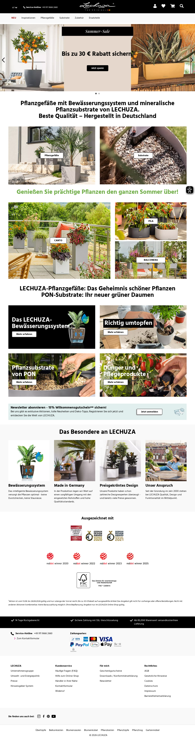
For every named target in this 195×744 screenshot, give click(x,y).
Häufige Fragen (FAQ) (66, 671)
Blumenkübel (91, 730)
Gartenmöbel (153, 730)
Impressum (150, 691)
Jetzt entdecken (97, 68)
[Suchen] (181, 7)
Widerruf (59, 691)
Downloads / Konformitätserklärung (119, 676)
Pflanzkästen (107, 730)
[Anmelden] (155, 7)
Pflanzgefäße (47, 18)
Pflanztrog (137, 730)
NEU (13, 18)
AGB (146, 671)
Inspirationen (28, 18)
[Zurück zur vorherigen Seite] (3, 61)
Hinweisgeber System (22, 686)
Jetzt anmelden (149, 412)
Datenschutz (151, 686)
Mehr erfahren (24, 334)
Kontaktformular (64, 686)
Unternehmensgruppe (22, 671)
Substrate (64, 18)
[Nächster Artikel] (191, 61)
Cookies (148, 681)
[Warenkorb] (172, 7)
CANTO (58, 241)
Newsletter (105, 681)
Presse (14, 681)
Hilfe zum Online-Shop (67, 676)
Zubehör (79, 18)
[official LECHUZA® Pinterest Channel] (48, 716)
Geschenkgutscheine (111, 671)
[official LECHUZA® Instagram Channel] (39, 716)
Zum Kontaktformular (28, 638)
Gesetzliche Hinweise (155, 676)
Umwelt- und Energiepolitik (25, 676)
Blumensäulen (73, 730)
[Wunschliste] (163, 6)
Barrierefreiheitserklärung (157, 696)
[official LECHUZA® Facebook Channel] (43, 716)
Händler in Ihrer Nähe (66, 681)
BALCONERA (151, 260)
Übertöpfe (40, 730)
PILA (150, 221)
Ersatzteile (94, 18)
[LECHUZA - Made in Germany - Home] (97, 6)
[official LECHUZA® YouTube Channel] (53, 716)
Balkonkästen (56, 730)
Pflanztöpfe (123, 730)
